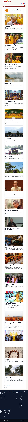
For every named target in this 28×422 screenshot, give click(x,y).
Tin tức (1, 390)
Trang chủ (4, 420)
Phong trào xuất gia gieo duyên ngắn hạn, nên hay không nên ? (14, 26)
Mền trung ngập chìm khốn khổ (11, 246)
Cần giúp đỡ (9, 414)
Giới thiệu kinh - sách (24, 393)
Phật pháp (8, 391)
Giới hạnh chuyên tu (9, 120)
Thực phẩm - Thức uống (5, 416)
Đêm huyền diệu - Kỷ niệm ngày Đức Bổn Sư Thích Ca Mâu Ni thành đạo (13, 377)
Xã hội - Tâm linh (1, 397)
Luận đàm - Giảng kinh (5, 399)
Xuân (20, 407)
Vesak (1, 396)
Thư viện (17, 390)
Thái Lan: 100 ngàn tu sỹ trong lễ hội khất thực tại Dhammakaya (14, 323)
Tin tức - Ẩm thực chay (5, 413)
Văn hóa (21, 390)
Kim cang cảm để (8, 358)
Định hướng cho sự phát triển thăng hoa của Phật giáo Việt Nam (13, 229)
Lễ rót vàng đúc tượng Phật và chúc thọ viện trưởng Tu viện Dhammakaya (13, 303)
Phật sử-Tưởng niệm (21, 393)
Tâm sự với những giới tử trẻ (10, 101)
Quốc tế (1, 395)
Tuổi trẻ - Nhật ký (5, 392)
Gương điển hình (9, 412)
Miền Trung (1, 393)
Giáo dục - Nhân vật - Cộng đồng (21, 401)
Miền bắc (1, 410)
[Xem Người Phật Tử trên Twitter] (24, 3)
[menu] (4, 6)
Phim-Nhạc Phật (17, 396)
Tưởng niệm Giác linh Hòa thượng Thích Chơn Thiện (14, 192)
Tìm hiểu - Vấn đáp (5, 397)
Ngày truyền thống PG (21, 396)
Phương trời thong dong (9, 284)
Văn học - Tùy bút (21, 403)
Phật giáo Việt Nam (17, 392)
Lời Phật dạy (5, 411)
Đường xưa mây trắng (9, 156)
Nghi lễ (13, 390)
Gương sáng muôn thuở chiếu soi (11, 210)
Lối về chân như (8, 138)
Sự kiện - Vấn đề (9, 393)
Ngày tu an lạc (7, 342)
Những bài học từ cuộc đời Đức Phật (12, 64)
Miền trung (1, 411)
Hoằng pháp (24, 391)
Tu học (5, 390)
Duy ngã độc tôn (8, 83)
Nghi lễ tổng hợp (13, 392)
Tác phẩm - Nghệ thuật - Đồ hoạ (21, 398)
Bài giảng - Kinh (17, 394)
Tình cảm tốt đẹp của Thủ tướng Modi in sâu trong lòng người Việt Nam (13, 265)
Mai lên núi (7, 173)
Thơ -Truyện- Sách (17, 398)
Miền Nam (1, 394)
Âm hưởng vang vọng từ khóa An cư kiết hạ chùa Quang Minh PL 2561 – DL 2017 (13, 45)
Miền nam (1, 412)
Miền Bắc (1, 392)
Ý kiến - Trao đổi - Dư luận (21, 405)
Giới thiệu (7, 420)
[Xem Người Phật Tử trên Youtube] (23, 3)
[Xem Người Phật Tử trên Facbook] (21, 3)
